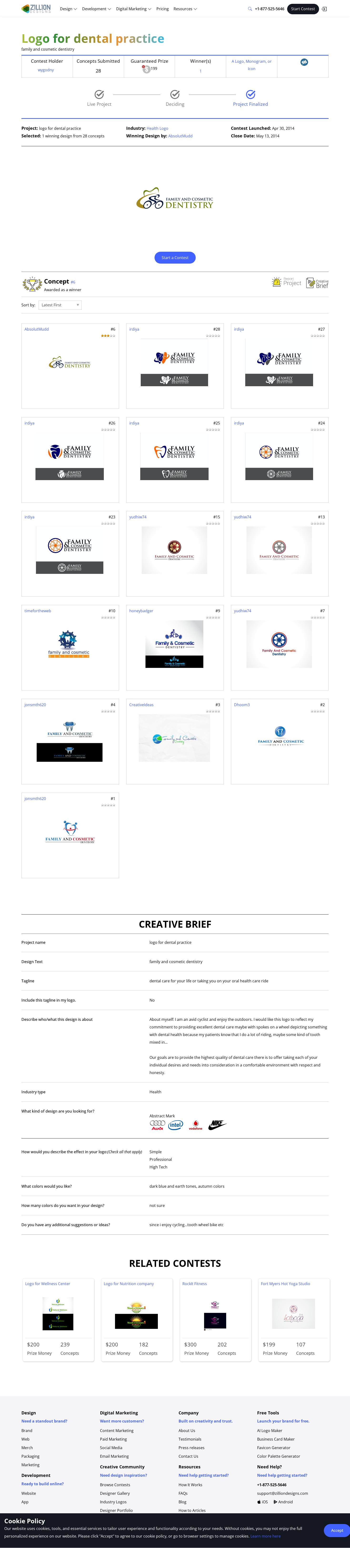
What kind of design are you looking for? (57, 1111)
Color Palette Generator (278, 1456)
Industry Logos (113, 1502)
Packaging (30, 1456)
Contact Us (188, 1456)
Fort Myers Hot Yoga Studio (285, 1283)
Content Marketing (117, 1430)
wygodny (46, 69)
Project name (33, 942)
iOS (264, 1502)
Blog (182, 1502)
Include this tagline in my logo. (48, 1000)
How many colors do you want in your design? (62, 1205)
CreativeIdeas (141, 704)
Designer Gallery (115, 1493)
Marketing (30, 1465)
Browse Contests (115, 1485)
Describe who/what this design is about (57, 1019)
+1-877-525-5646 (269, 8)
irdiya (134, 329)
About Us (187, 1430)
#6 (73, 282)
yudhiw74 (137, 517)
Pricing (162, 8)
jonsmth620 (35, 704)
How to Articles (192, 1510)
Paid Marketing (113, 1439)
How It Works (190, 1485)
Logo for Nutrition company (129, 1283)
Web (25, 1439)
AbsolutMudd (180, 136)
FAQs (183, 1493)
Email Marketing (114, 1456)
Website (28, 1493)
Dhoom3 (242, 704)
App (25, 1502)
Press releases (192, 1448)
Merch (27, 1448)
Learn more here (265, 1536)
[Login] (324, 9)
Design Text (32, 961)
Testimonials (190, 1439)
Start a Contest (175, 257)
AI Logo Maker (269, 1430)
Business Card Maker (276, 1439)
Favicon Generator (273, 1448)
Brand (26, 1430)
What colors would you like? (46, 1186)
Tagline (27, 981)
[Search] (250, 9)
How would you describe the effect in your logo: (81, 1151)
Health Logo (157, 128)
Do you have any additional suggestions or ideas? (65, 1224)
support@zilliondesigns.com (282, 1493)
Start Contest (303, 8)
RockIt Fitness (194, 1283)
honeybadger (141, 610)
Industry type (33, 1092)
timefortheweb (38, 610)
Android (285, 1502)
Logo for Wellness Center (47, 1283)
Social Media (111, 1448)
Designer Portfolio (116, 1510)
